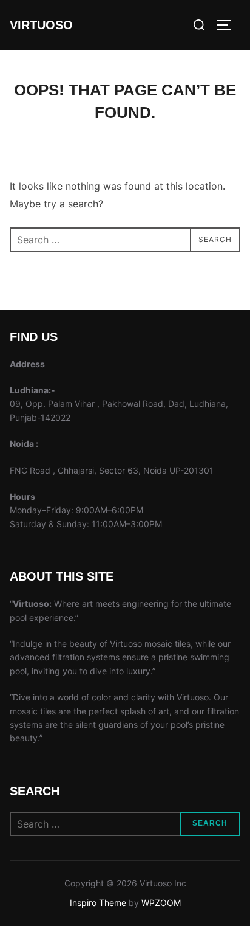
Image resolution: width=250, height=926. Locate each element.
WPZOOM (161, 902)
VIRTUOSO (41, 25)
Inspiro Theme (98, 902)
